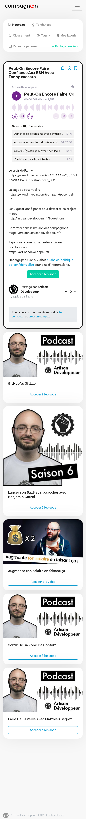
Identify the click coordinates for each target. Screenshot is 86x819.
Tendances (43, 25)
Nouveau (18, 25)
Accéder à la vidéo (43, 582)
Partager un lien (66, 46)
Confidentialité (55, 815)
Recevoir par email (26, 46)
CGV (41, 815)
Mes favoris (68, 35)
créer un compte (39, 316)
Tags (44, 35)
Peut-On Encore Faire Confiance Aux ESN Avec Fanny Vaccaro (31, 73)
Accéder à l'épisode (43, 274)
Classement (21, 35)
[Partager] (70, 68)
